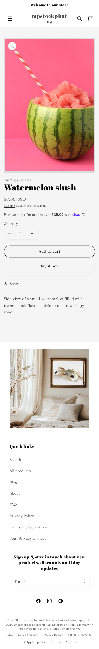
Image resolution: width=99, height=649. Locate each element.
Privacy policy (53, 634)
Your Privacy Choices (28, 538)
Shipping (9, 205)
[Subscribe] (83, 582)
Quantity (11, 224)
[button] (10, 18)
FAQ (13, 504)
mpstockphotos (31, 620)
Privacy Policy (22, 516)
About (15, 493)
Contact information (65, 642)
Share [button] (14, 283)
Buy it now (49, 266)
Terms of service (80, 634)
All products (20, 471)
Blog (13, 482)
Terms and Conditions (29, 527)
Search (15, 459)
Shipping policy (35, 642)
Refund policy (28, 634)
